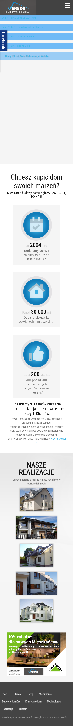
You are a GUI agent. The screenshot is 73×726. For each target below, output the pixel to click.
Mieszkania (45, 694)
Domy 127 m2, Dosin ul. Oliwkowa (19, 36)
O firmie (17, 694)
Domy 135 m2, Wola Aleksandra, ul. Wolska (27, 56)
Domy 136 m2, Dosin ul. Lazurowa (19, 17)
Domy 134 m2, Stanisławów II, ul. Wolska (22, 27)
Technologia (54, 701)
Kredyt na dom (33, 701)
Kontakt (23, 709)
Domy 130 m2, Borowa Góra (16, 45)
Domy (30, 694)
